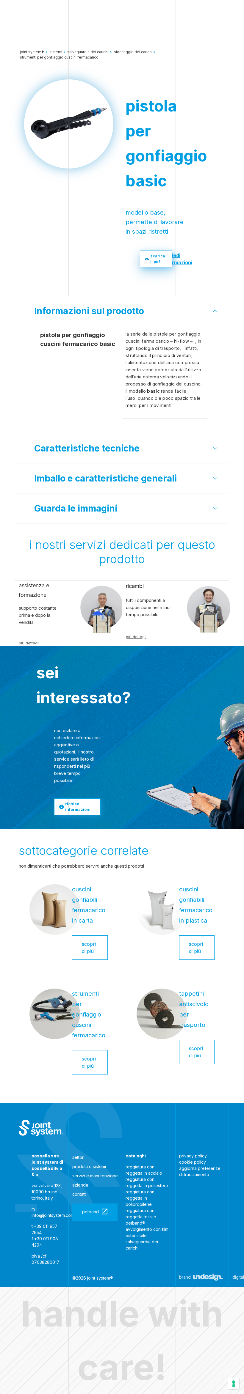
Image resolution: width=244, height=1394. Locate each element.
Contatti (79, 1194)
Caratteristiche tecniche (87, 448)
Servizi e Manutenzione (95, 1175)
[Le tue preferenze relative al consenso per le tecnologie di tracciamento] (233, 1383)
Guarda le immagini (75, 508)
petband (90, 1211)
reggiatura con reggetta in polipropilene (140, 1198)
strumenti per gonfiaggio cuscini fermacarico (59, 57)
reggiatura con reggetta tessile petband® (141, 1216)
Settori (78, 1157)
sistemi (55, 52)
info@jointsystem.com (53, 1215)
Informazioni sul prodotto (89, 311)
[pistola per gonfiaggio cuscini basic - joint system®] (41, 1128)
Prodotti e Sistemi (89, 1166)
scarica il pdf (157, 259)
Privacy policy (193, 1155)
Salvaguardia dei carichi (87, 52)
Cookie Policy (192, 1162)
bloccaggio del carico (133, 52)
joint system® (32, 52)
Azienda (80, 1184)
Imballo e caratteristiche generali (105, 478)
